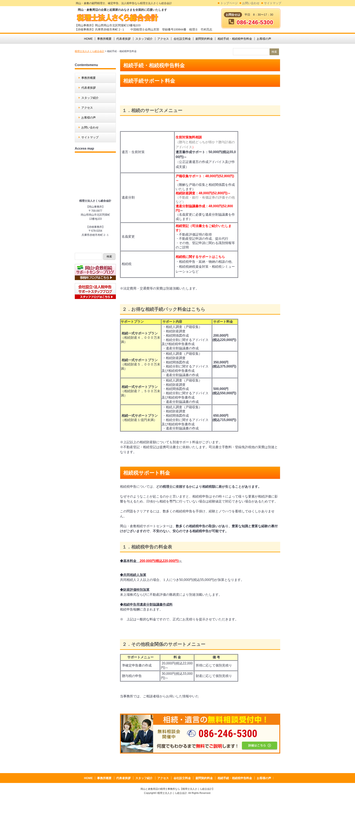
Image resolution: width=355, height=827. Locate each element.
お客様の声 (88, 117)
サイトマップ (272, 3)
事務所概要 (88, 77)
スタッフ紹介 (90, 97)
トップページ (229, 3)
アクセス (87, 107)
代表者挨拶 (88, 87)
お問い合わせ (250, 3)
